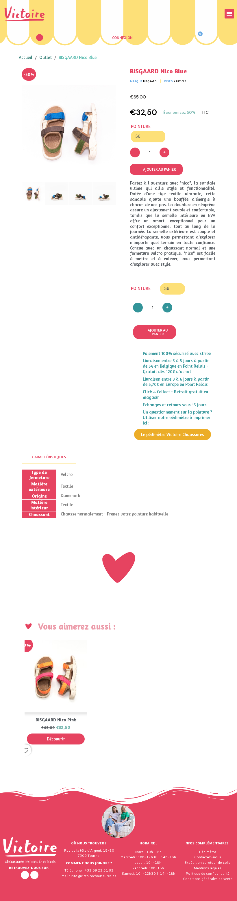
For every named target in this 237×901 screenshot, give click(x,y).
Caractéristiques (49, 456)
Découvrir (56, 739)
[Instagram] (34, 875)
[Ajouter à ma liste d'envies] (107, 76)
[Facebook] (25, 875)
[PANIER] (198, 37)
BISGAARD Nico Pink (56, 720)
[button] (39, 37)
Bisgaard (150, 81)
